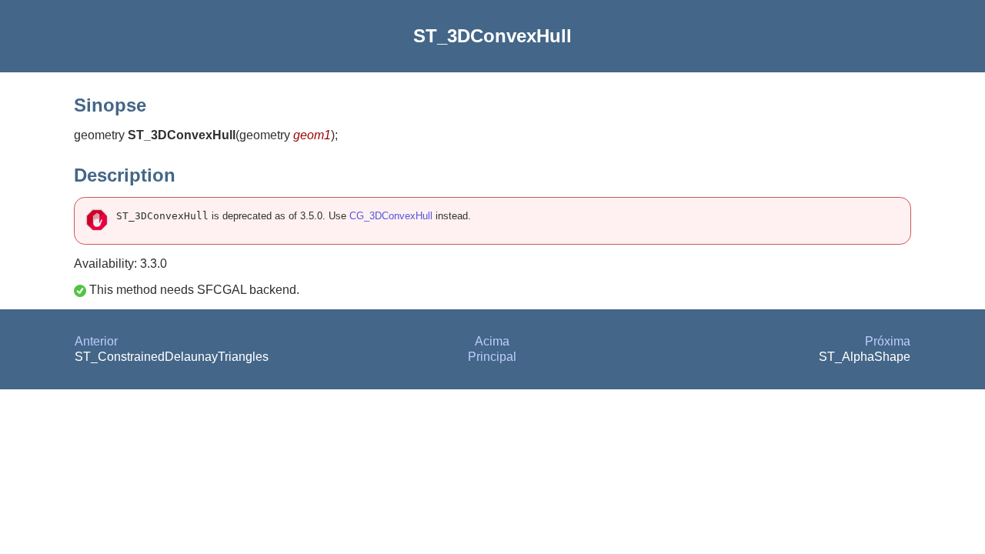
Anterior (96, 341)
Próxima (887, 341)
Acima (492, 341)
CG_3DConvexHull (390, 216)
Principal (492, 356)
